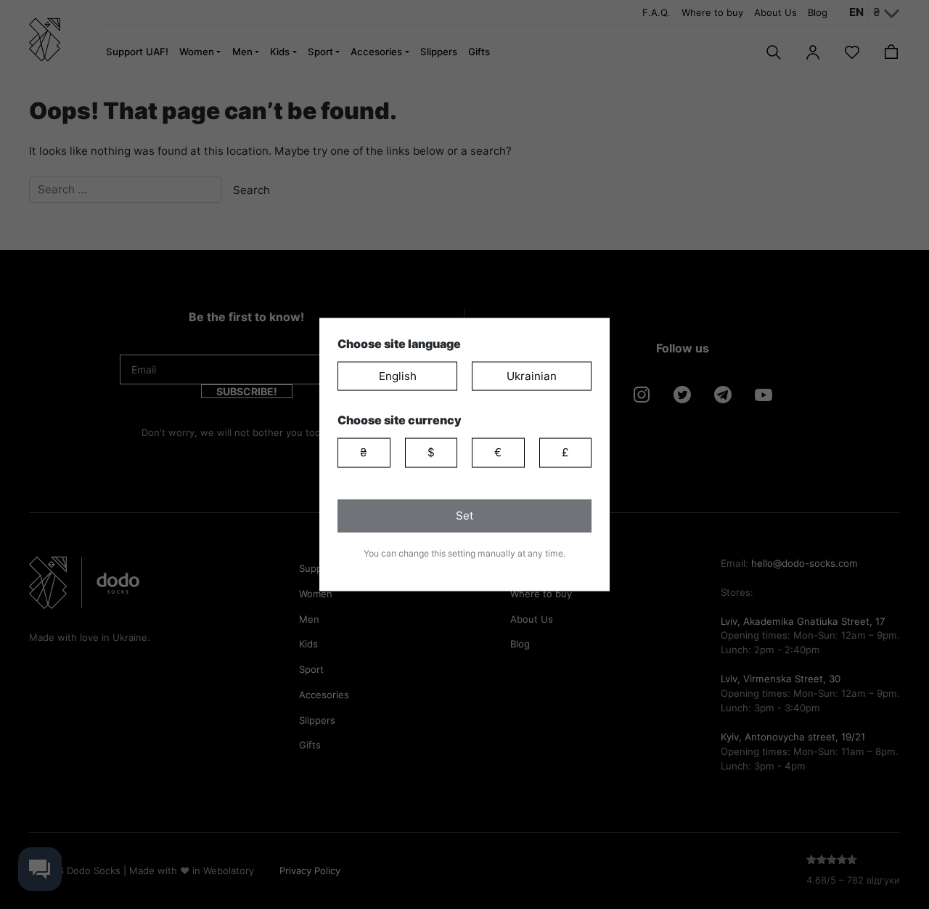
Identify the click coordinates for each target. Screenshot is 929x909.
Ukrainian (532, 375)
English (398, 375)
